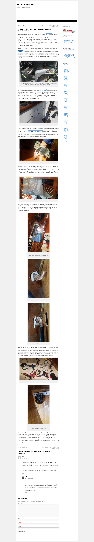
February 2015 (66, 114)
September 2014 (66, 120)
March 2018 (66, 79)
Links (50, 21)
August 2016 (66, 98)
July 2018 (65, 76)
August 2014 (66, 121)
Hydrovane (20, 50)
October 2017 (66, 84)
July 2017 (65, 87)
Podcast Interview (66, 39)
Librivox (49, 43)
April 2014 (65, 125)
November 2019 (66, 64)
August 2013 (66, 134)
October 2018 (66, 73)
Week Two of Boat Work (22, 25)
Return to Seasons (25, 4)
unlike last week (49, 33)
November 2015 (66, 105)
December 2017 (66, 81)
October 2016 (66, 97)
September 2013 (66, 132)
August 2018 (66, 75)
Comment (20, 503)
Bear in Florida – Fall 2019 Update (69, 38)
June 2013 (65, 136)
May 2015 (65, 112)
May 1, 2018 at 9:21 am (26, 458)
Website (19, 526)
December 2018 (66, 71)
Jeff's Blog (33, 444)
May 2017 (65, 90)
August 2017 (66, 86)
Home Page (29, 444)
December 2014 (66, 116)
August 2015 (66, 108)
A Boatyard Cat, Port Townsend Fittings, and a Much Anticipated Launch (69, 52)
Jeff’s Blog (36, 21)
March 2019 (66, 68)
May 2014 (65, 124)
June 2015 (65, 110)
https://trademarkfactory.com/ (68, 35)
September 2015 (66, 107)
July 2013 (65, 135)
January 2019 (66, 70)
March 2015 (66, 113)
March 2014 (66, 127)
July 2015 (65, 109)
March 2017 (66, 92)
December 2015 (66, 103)
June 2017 (65, 88)
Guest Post (41, 21)
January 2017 (66, 94)
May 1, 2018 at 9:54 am (29, 478)
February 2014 (66, 128)
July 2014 (65, 122)
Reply (23, 473)
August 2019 (66, 65)
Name (19, 518)
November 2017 (66, 83)
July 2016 (65, 99)
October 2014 (66, 119)
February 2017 (66, 93)
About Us (23, 21)
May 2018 (65, 77)
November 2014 (66, 117)
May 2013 (65, 137)
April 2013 (65, 138)
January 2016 (66, 102)
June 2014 (65, 123)
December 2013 (66, 130)
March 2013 (66, 139)
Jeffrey (28, 30)
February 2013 (66, 140)
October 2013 (66, 131)
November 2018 (66, 72)
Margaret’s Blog (29, 21)
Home (19, 21)
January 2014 (66, 129)
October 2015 (66, 106)
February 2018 (66, 80)
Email (19, 522)
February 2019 (66, 69)
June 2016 (65, 100)
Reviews (45, 21)
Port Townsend (45, 90)
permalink (42, 444)
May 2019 (65, 66)
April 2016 (65, 101)
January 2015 (66, 115)
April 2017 (65, 91)
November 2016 (66, 95)
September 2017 (66, 85)
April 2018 (65, 78)
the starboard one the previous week (35, 130)
